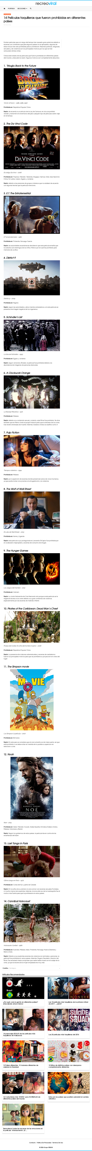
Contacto (32, 1143)
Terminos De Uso (57, 1143)
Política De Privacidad (44, 1143)
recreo (46, 3)
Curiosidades (7, 14)
